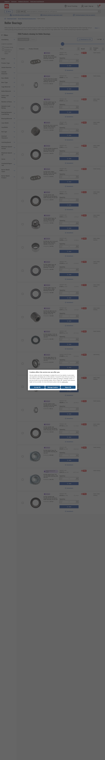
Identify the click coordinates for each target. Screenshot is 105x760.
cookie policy (64, 382)
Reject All (68, 387)
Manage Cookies (53, 387)
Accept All (37, 387)
